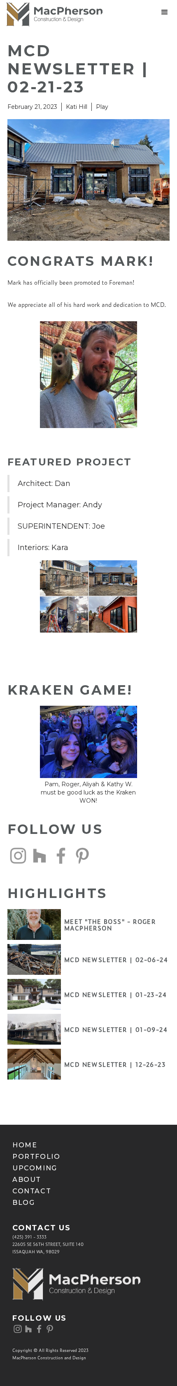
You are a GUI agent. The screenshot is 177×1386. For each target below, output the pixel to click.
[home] (51, 14)
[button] (164, 12)
